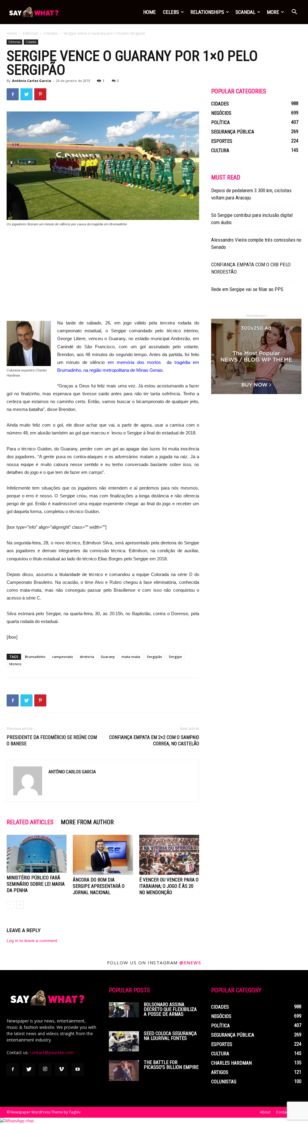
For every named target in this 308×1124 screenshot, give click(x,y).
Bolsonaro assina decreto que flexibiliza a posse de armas (170, 1009)
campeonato (62, 656)
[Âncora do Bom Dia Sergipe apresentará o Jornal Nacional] (103, 855)
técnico (15, 664)
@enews (190, 963)
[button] (294, 12)
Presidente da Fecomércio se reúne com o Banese (52, 740)
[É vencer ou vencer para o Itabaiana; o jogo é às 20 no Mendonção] (169, 855)
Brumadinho (35, 656)
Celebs (171, 12)
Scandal (245, 12)
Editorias (30, 33)
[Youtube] (78, 1069)
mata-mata (131, 656)
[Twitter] (29, 1069)
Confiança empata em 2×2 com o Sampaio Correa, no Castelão (154, 740)
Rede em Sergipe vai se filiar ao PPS (247, 289)
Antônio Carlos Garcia (31, 80)
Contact (282, 1112)
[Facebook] (13, 1069)
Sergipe (175, 656)
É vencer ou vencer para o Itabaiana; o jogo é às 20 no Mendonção (169, 886)
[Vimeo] (61, 1069)
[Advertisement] (103, 277)
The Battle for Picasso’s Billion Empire (171, 1065)
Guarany (108, 656)
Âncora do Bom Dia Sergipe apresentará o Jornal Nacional (99, 886)
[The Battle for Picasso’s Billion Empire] (124, 1070)
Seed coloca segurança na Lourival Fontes (170, 1036)
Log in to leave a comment (32, 940)
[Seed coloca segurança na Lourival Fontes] (124, 1041)
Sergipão (154, 656)
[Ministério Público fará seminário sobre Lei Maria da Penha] (36, 853)
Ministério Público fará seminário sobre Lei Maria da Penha (36, 884)
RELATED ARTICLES (30, 822)
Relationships (207, 12)
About (265, 1112)
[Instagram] (45, 1069)
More (273, 12)
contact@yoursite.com (52, 1052)
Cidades (51, 33)
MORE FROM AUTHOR (87, 822)
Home (149, 12)
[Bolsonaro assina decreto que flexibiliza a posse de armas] (124, 1009)
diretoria (87, 656)
